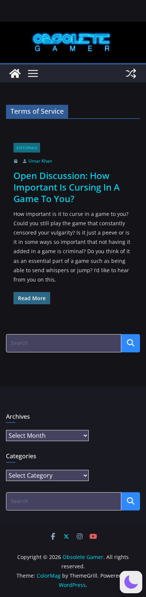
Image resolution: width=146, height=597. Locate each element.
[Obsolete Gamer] (15, 73)
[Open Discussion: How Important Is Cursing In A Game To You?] (73, 137)
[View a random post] (131, 73)
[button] (131, 582)
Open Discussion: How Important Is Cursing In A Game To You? (66, 187)
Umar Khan (40, 161)
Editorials (26, 147)
